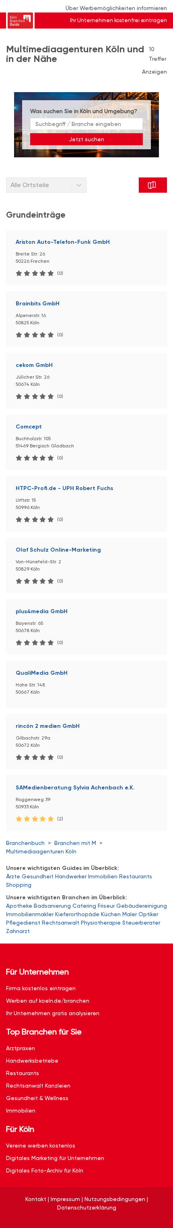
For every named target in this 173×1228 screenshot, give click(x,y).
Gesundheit (38, 876)
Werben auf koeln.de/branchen (47, 1000)
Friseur (106, 905)
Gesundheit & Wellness (37, 1098)
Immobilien (102, 876)
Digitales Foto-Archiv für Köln (44, 1170)
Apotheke (19, 905)
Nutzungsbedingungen (114, 1199)
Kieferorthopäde (77, 914)
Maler (129, 914)
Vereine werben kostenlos (40, 1145)
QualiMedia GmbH (42, 673)
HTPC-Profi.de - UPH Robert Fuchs (64, 488)
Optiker (148, 914)
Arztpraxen (20, 1048)
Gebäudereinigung (141, 905)
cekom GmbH (34, 365)
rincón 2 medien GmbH (48, 726)
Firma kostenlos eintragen (41, 988)
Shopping (18, 885)
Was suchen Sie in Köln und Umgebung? (83, 111)
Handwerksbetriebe (32, 1060)
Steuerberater (141, 922)
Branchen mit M (75, 843)
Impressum (65, 1199)
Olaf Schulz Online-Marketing (58, 549)
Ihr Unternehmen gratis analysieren (52, 1013)
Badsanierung (52, 905)
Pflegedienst (23, 922)
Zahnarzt (18, 931)
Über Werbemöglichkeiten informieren (116, 8)
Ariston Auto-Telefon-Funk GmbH (63, 242)
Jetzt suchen (86, 139)
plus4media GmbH (42, 611)
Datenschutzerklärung (86, 1207)
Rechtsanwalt (60, 922)
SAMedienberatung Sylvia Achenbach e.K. (75, 787)
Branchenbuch (25, 843)
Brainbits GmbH (38, 303)
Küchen (111, 914)
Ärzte (13, 876)
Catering (84, 905)
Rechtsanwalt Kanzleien (38, 1085)
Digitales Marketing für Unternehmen (55, 1158)
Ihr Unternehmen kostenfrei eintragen (118, 20)
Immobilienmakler (30, 914)
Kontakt (35, 1199)
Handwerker (70, 876)
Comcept (29, 426)
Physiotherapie (101, 922)
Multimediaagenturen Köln (41, 851)
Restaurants (135, 876)
